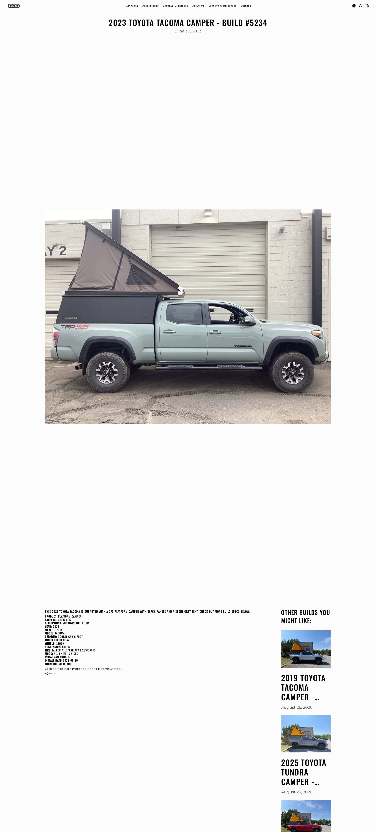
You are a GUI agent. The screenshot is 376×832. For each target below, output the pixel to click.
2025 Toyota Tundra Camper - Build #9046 (304, 772)
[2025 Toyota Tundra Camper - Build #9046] (306, 733)
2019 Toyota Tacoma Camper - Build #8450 (304, 687)
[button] (131, 6)
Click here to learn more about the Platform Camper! (83, 669)
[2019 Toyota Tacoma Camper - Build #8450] (306, 649)
